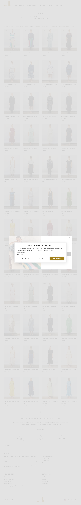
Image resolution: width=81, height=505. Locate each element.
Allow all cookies (57, 258)
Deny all (41, 258)
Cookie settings (25, 258)
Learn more (20, 254)
